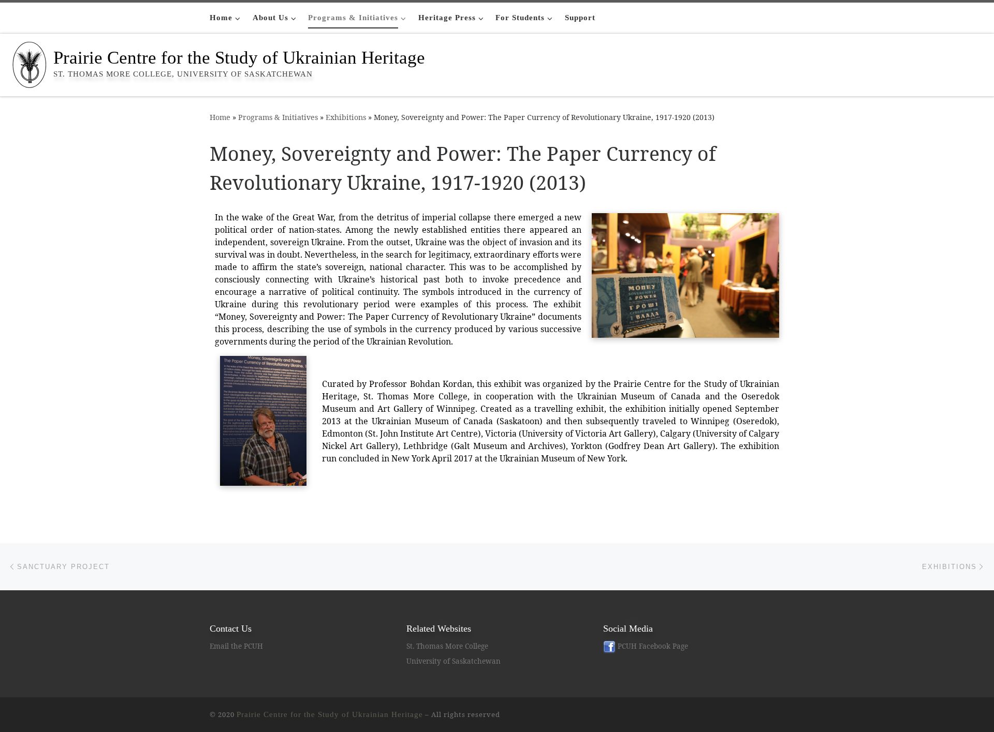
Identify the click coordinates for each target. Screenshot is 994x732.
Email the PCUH (236, 646)
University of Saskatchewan (453, 661)
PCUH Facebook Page (652, 646)
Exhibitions (346, 117)
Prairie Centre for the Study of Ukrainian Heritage (330, 714)
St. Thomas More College (447, 646)
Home (220, 117)
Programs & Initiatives (278, 117)
